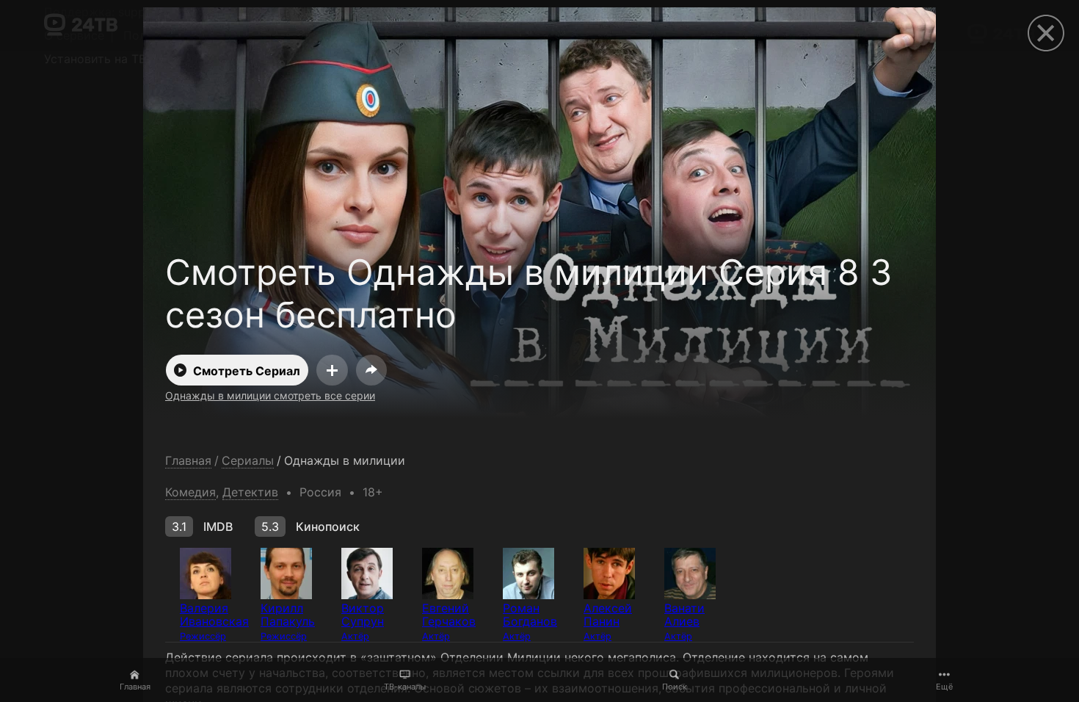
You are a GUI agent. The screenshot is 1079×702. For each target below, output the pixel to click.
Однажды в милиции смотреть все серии (270, 395)
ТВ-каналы (405, 686)
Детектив (250, 492)
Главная (135, 686)
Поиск (674, 686)
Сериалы (248, 461)
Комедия (190, 492)
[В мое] (332, 370)
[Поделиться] (371, 370)
